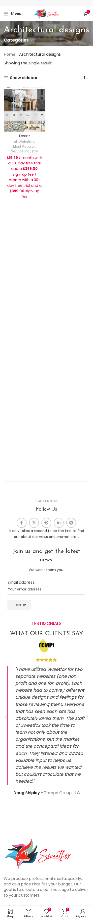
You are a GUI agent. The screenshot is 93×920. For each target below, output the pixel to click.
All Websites (24, 142)
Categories (16, 40)
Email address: (21, 582)
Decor (24, 136)
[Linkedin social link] (59, 523)
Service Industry (24, 151)
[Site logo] (46, 13)
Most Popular (24, 146)
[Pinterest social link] (46, 523)
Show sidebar (24, 77)
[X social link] (34, 523)
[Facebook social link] (22, 523)
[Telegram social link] (71, 523)
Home (9, 54)
